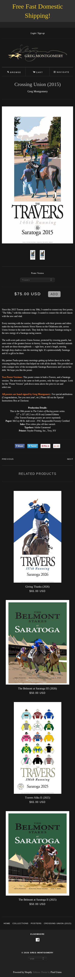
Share (20, 446)
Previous (8, 459)
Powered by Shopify (22, 972)
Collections (20, 923)
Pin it (46, 446)
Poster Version (37, 273)
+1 (58, 446)
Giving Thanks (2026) (37, 586)
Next (70, 459)
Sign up (41, 33)
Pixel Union (56, 972)
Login (33, 33)
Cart (38, 72)
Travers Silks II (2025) (37, 797)
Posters (36, 923)
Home (7, 923)
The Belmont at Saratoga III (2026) (37, 688)
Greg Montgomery (38, 91)
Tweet (34, 446)
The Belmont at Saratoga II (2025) (38, 899)
